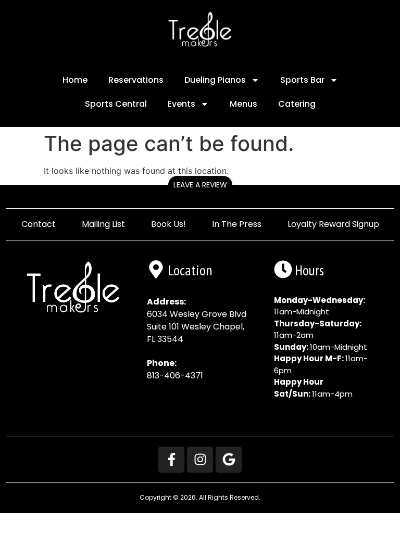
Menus (243, 104)
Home (75, 80)
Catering (297, 104)
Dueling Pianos (215, 80)
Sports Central (116, 104)
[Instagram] (200, 460)
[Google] (229, 460)
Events (181, 104)
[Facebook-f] (171, 460)
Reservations (136, 80)
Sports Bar (302, 80)
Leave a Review (200, 185)
